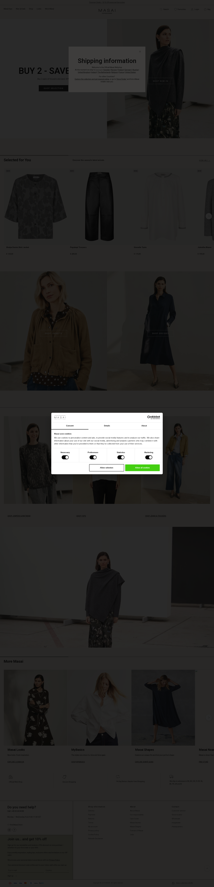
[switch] (93, 457)
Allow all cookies (142, 468)
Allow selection (106, 468)
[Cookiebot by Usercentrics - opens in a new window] (149, 417)
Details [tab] (107, 426)
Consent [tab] (70, 426)
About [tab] (144, 426)
